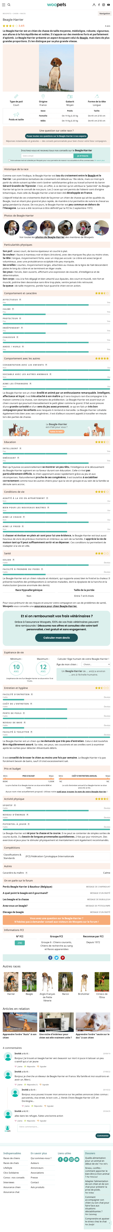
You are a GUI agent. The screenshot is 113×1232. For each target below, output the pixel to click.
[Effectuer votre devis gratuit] (56, 628)
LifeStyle (7, 1167)
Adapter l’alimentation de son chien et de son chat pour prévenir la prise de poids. (97, 1187)
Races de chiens (11, 1158)
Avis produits (37, 1187)
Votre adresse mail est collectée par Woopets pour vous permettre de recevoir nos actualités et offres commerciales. (57, 160)
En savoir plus (100, 160)
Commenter (103, 1135)
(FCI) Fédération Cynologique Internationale (50, 856)
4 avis (107, 26)
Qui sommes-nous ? (41, 1158)
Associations (37, 1172)
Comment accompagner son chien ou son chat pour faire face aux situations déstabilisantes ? (97, 1206)
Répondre (31, 1066)
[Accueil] (56, 5)
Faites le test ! (56, 431)
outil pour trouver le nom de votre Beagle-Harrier (81, 791)
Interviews (8, 1182)
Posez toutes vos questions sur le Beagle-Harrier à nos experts (56, 136)
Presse (34, 1177)
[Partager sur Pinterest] (63, 958)
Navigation (104, 13)
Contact (35, 1182)
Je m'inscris (82, 155)
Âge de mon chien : (67, 664)
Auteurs (35, 1163)
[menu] (4, 4)
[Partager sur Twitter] (56, 958)
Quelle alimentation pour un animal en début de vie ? (96, 1161)
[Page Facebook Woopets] (99, 5)
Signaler (42, 1066)
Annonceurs (37, 1167)
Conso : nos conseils (14, 1177)
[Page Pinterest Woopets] (65, 1159)
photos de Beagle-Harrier (50, 237)
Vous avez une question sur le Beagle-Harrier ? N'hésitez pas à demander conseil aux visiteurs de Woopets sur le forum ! (56, 920)
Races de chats (11, 1163)
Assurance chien (12, 1187)
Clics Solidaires (11, 1172)
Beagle (84, 37)
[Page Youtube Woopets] (108, 5)
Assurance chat (11, 1192)
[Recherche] (9, 5)
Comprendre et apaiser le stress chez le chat (97, 1221)
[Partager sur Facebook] (50, 958)
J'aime (20, 1066)
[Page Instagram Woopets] (103, 5)
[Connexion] (93, 4)
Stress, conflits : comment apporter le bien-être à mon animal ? (97, 1172)
